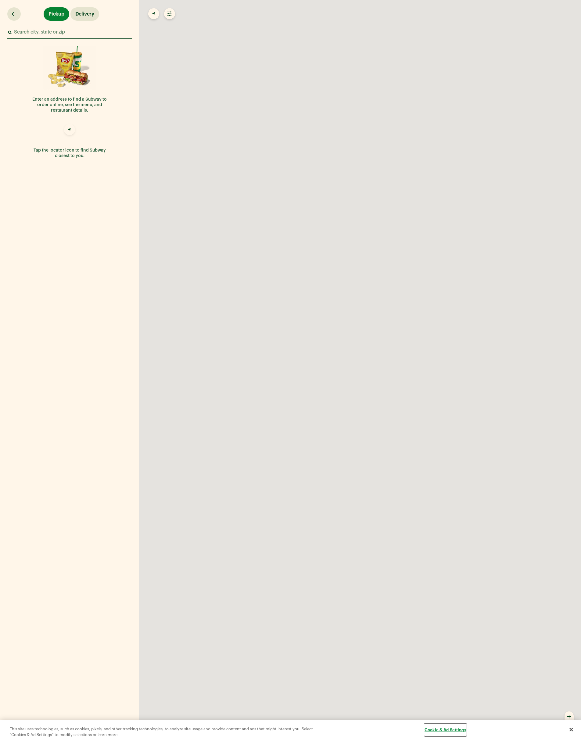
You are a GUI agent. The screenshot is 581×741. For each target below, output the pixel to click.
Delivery (84, 14)
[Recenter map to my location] (153, 14)
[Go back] (14, 14)
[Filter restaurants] (169, 14)
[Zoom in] (569, 716)
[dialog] (290, 730)
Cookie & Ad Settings (445, 730)
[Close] (571, 729)
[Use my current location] (69, 130)
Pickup (56, 14)
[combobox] (69, 32)
